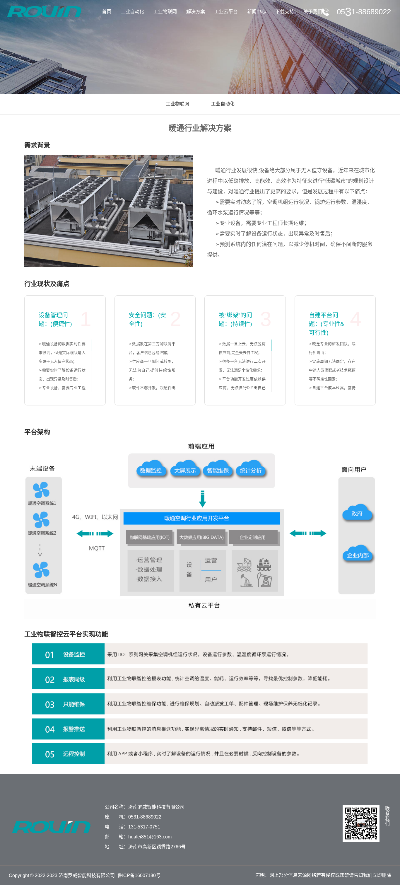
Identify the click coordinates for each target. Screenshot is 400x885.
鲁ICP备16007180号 (138, 875)
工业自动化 (132, 11)
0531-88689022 (144, 816)
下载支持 (284, 11)
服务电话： (363, 11)
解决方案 (195, 11)
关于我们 (312, 11)
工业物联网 (165, 11)
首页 (106, 11)
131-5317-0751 (144, 826)
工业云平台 (226, 11)
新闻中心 (256, 11)
